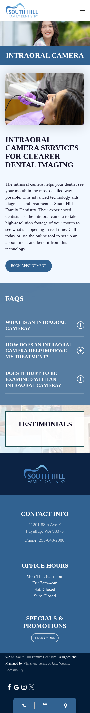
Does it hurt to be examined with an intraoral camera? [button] (33, 379)
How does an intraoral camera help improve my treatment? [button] (39, 350)
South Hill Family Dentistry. (36, 657)
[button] (83, 10)
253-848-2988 (51, 540)
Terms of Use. (48, 663)
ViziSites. (30, 663)
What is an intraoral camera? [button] (36, 325)
